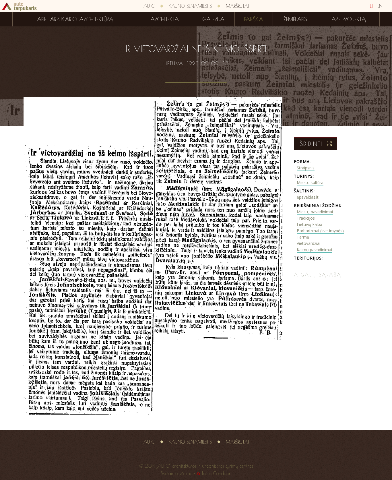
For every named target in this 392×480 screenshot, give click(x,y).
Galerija (213, 19)
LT (371, 6)
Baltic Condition (217, 473)
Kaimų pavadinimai (314, 249)
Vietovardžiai (308, 243)
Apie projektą (348, 19)
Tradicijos (306, 218)
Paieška (253, 19)
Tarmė (303, 237)
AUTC (149, 6)
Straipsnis (306, 168)
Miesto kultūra (310, 182)
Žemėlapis (295, 19)
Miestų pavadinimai (315, 211)
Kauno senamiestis (190, 6)
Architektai (165, 19)
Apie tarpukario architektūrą (75, 19)
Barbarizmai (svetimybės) (320, 230)
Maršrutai (237, 6)
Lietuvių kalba (309, 224)
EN (380, 6)
